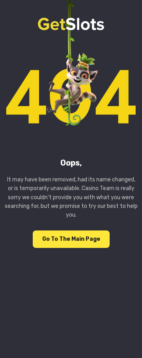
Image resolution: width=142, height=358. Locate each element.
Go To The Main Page (71, 239)
